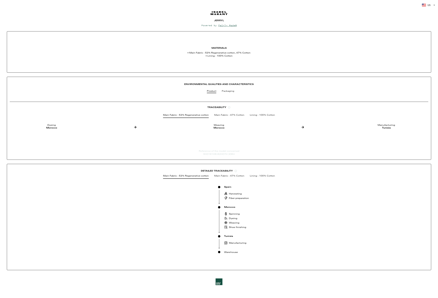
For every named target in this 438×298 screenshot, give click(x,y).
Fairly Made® (227, 25)
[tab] (211, 92)
